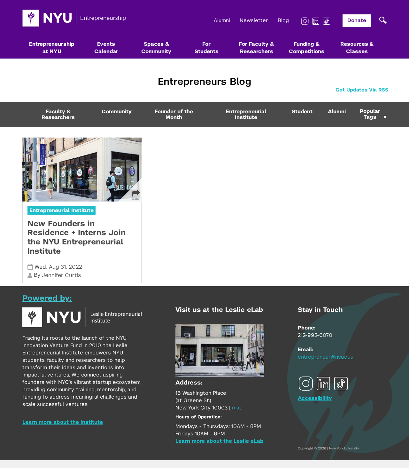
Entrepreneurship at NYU (51, 48)
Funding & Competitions (306, 48)
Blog (283, 20)
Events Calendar (106, 48)
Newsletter (254, 20)
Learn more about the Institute (62, 422)
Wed (40, 267)
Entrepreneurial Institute (246, 114)
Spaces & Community (156, 48)
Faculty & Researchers (58, 114)
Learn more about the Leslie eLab (219, 441)
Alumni (222, 20)
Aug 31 (57, 267)
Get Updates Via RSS (362, 90)
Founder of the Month (174, 114)
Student (302, 111)
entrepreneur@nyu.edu (325, 357)
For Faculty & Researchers (256, 48)
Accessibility (315, 398)
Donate (356, 20)
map (237, 407)
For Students (207, 48)
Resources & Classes (357, 48)
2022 (75, 267)
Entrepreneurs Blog (204, 82)
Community (117, 111)
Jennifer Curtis (61, 275)
